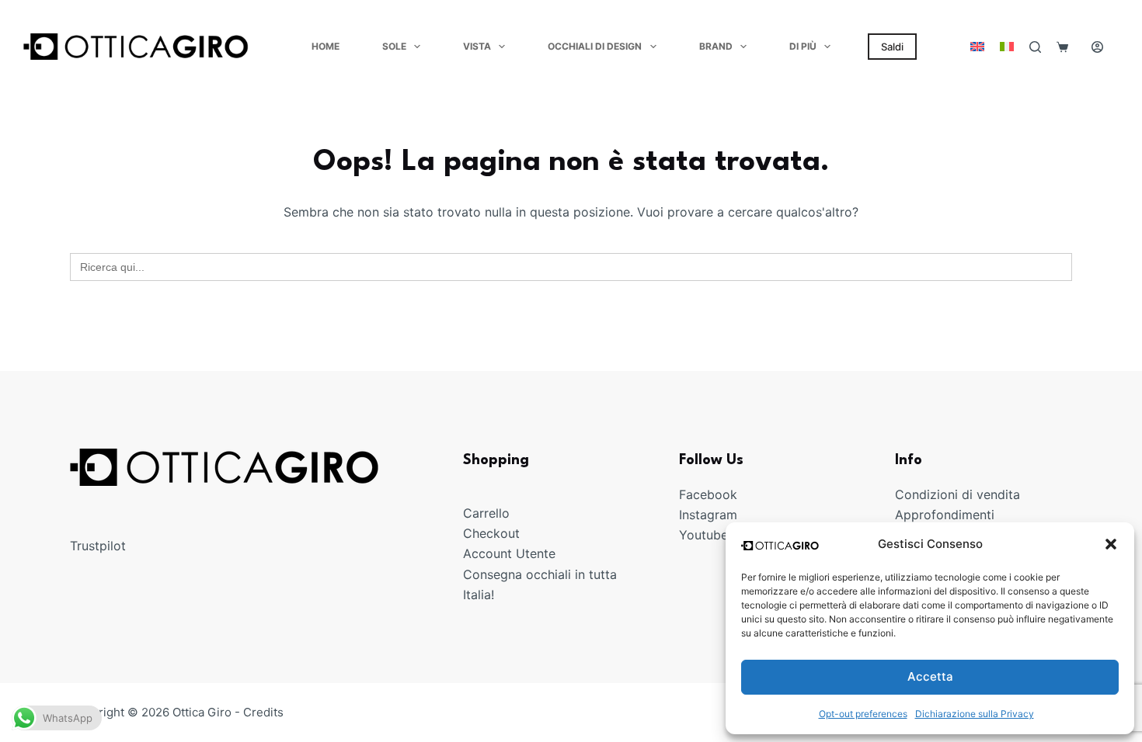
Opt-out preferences (863, 713)
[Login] (1097, 47)
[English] (977, 46)
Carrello (486, 513)
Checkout (491, 533)
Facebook (708, 494)
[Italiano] (1007, 46)
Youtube (703, 535)
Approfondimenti (944, 514)
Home (325, 46)
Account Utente (509, 553)
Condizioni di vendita (957, 494)
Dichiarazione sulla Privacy (974, 713)
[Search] (1035, 47)
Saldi (892, 46)
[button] (1111, 544)
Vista (477, 46)
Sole (394, 46)
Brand (716, 46)
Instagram (708, 514)
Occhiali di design (595, 46)
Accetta (930, 676)
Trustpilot (98, 545)
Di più (802, 46)
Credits (263, 712)
